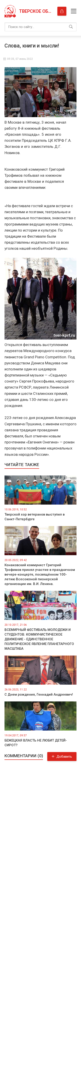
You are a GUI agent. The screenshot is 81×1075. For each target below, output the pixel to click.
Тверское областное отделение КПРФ (36, 11)
